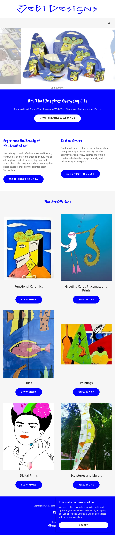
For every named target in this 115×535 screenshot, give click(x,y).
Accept (83, 525)
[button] (6, 23)
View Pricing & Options (57, 118)
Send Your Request (80, 174)
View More (29, 299)
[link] (57, 9)
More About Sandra (23, 179)
